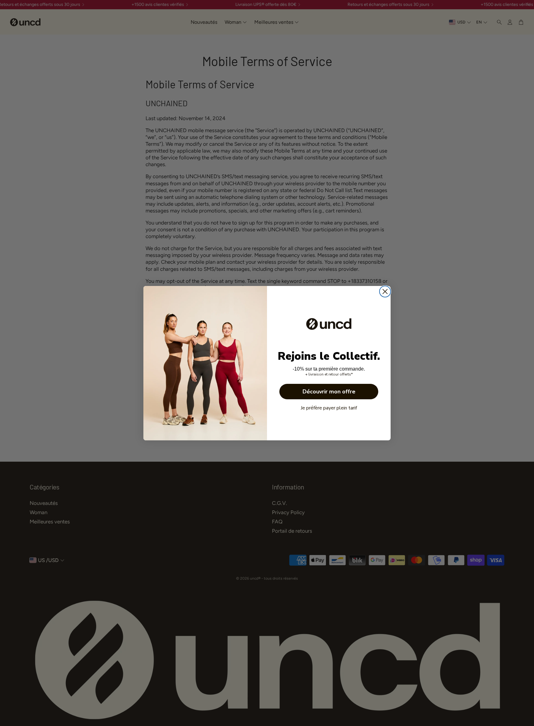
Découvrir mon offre (329, 391)
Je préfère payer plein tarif (329, 408)
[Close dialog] (385, 291)
